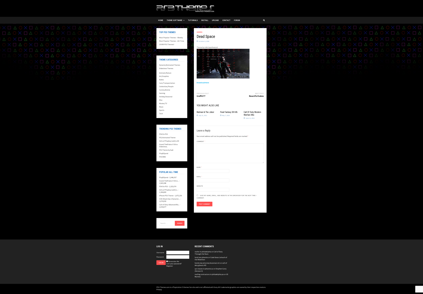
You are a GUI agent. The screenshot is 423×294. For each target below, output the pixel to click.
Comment (201, 141)
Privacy (159, 289)
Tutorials (193, 20)
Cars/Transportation (167, 83)
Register (169, 266)
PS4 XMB (162, 157)
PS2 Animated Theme (167, 137)
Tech (161, 113)
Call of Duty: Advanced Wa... (169, 204)
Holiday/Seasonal (165, 96)
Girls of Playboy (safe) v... (168, 190)
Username (160, 252)
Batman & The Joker (205, 112)
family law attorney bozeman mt (207, 263)
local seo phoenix (201, 257)
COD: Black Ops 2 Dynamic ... (169, 199)
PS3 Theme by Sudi (166, 150)
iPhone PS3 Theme (166, 195)
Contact (226, 20)
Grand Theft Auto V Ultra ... (169, 181)
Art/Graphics (164, 76)
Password (160, 257)
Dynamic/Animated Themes (169, 65)
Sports (161, 110)
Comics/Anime (164, 90)
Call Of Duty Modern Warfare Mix (252, 113)
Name (199, 167)
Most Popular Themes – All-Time (171, 41)
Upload (215, 20)
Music (161, 107)
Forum (237, 20)
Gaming (199, 32)
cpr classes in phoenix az (204, 269)
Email (199, 177)
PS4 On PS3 (163, 134)
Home (160, 20)
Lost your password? (174, 264)
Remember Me (173, 261)
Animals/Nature (165, 73)
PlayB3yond (163, 153)
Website (200, 186)
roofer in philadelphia (203, 252)
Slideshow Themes (166, 68)
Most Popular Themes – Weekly (171, 37)
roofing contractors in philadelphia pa (209, 274)
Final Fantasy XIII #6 (228, 112)
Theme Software (174, 20)
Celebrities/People (166, 86)
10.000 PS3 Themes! (166, 44)
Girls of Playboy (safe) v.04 (169, 141)
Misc (160, 100)
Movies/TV (163, 103)
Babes (161, 80)
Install (204, 20)
